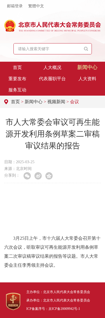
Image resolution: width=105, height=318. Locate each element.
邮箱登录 (15, 6)
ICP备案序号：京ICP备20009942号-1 (53, 309)
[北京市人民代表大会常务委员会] (52, 26)
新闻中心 (87, 67)
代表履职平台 (52, 78)
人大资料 (87, 78)
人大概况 (52, 67)
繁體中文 (36, 6)
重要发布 (17, 78)
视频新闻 (56, 101)
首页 (17, 67)
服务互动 (17, 89)
